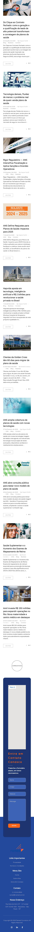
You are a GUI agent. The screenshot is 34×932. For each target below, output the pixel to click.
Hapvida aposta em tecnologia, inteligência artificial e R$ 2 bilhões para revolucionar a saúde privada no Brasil (16, 294)
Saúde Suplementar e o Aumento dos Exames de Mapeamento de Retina (15, 548)
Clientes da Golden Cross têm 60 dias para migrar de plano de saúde (16, 360)
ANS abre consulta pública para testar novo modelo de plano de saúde (16, 486)
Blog (4, 43)
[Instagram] (12, 927)
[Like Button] (25, 257)
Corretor (18, 43)
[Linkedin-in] (17, 927)
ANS (7, 174)
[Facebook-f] (22, 927)
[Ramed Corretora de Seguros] (11, 6)
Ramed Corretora (25, 366)
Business (10, 43)
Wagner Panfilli (24, 41)
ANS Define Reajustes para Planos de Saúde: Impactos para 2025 (16, 229)
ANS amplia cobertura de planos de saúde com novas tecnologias (16, 423)
